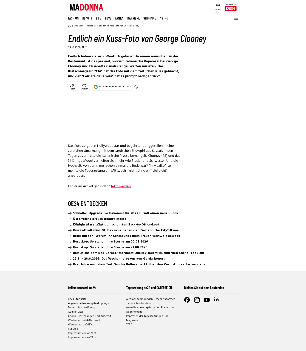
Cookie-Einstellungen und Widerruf (89, 316)
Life (98, 18)
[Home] (69, 26)
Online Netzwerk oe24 (82, 287)
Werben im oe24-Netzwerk (84, 320)
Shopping (149, 18)
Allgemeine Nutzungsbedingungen (89, 303)
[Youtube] (207, 300)
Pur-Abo (73, 329)
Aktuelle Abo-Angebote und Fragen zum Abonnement (150, 309)
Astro (164, 18)
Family (119, 18)
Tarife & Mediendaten (139, 303)
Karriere (133, 18)
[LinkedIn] (217, 300)
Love (108, 18)
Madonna (91, 26)
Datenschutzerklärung (81, 307)
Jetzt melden (121, 186)
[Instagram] (197, 300)
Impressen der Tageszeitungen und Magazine (147, 318)
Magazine (78, 26)
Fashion (73, 18)
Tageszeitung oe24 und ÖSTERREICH (149, 287)
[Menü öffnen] (235, 18)
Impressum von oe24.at (82, 333)
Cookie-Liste (75, 312)
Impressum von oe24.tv (82, 337)
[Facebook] (187, 300)
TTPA (129, 324)
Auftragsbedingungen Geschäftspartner (150, 299)
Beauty (87, 18)
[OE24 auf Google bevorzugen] (136, 87)
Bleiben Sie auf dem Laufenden (204, 287)
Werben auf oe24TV (80, 324)
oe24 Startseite (77, 299)
